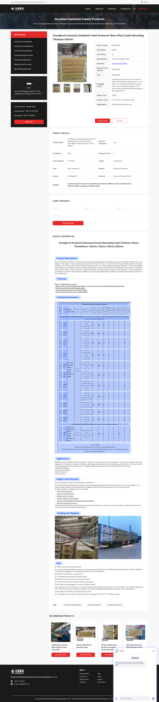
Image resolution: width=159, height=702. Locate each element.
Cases (99, 676)
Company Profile (84, 674)
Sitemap (99, 679)
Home (36, 24)
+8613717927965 (29, 115)
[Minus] (153, 651)
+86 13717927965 (32, 111)
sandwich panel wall (114, 605)
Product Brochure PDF (119, 63)
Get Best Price (103, 121)
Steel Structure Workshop (23, 51)
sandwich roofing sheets (72, 605)
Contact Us (83, 682)
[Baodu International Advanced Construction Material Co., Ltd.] (18, 9)
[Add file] (116, 698)
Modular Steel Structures (23, 64)
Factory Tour (83, 676)
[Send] (153, 698)
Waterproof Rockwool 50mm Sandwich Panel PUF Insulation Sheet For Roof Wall (135, 647)
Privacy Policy (101, 682)
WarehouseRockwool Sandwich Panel (84, 646)
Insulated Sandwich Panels (48, 24)
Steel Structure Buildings (23, 42)
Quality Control (84, 679)
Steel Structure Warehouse (23, 46)
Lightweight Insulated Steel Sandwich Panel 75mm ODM (59, 647)
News (99, 674)
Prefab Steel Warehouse (22, 60)
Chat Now (29, 122)
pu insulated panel (94, 605)
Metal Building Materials (22, 69)
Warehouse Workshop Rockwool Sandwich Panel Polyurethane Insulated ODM (109, 647)
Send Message (68, 223)
